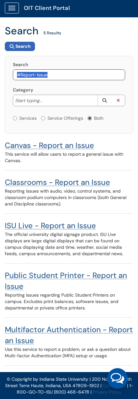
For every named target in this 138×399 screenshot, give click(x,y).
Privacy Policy (107, 392)
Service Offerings (65, 118)
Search (20, 64)
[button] (104, 100)
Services (28, 118)
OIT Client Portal (47, 8)
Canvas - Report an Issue (49, 145)
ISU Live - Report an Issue (50, 225)
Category (23, 90)
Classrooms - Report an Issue (57, 182)
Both (98, 118)
